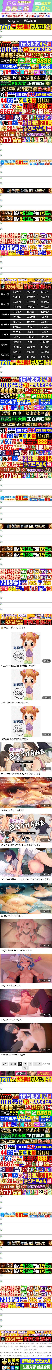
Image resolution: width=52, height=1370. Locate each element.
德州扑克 (45, 322)
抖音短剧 (17, 332)
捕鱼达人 (17, 322)
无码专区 (5, 345)
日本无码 (45, 292)
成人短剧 (45, 352)
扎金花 (31, 327)
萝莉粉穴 (31, 347)
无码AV (5, 334)
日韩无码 (45, 357)
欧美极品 (31, 297)
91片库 (17, 337)
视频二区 (5, 304)
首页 (5, 1064)
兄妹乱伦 (31, 352)
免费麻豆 (17, 347)
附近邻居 (17, 312)
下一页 (37, 1064)
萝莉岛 (45, 337)
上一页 (13, 1064)
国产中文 (17, 352)
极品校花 (17, 357)
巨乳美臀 (45, 302)
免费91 (31, 342)
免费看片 (17, 342)
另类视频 (45, 307)
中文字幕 (31, 302)
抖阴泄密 (45, 347)
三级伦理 (17, 302)
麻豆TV (31, 332)
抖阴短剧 (31, 357)
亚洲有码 (17, 297)
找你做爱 (45, 312)
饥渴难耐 (31, 312)
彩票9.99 (17, 327)
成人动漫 (45, 297)
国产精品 (17, 292)
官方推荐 (5, 324)
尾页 (26, 1068)
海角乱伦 (45, 342)
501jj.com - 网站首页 (22, 21)
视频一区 (5, 294)
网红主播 (31, 292)
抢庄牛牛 (31, 322)
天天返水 (45, 327)
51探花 (45, 332)
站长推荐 (5, 314)
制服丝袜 (31, 307)
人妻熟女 (17, 307)
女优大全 (31, 337)
